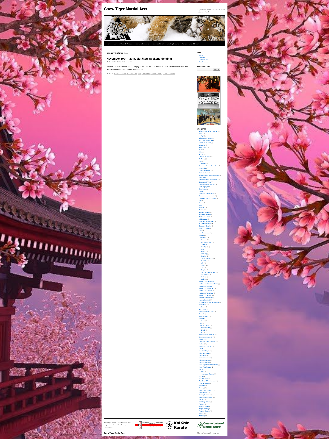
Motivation (202, 307)
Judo (135, 74)
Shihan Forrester (204, 353)
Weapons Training (204, 411)
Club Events (202, 163)
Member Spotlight (204, 300)
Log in (201, 55)
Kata (200, 230)
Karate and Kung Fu (205, 226)
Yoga (202, 136)
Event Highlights (204, 187)
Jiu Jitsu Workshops (205, 224)
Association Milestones (206, 140)
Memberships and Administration (209, 302)
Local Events (203, 237)
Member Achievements (206, 298)
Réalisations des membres (206, 335)
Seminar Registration (205, 346)
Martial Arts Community (206, 281)
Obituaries (202, 314)
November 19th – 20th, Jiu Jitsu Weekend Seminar (139, 58)
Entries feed (202, 57)
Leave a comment (169, 74)
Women (201, 413)
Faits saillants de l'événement (207, 198)
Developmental (205, 328)
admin (130, 62)
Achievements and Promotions (208, 131)
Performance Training (207, 374)
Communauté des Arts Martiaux (208, 166)
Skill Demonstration (205, 358)
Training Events (203, 392)
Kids (202, 267)
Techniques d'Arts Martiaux (207, 381)
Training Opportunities (205, 397)
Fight (200, 200)
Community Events (204, 170)
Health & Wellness (204, 212)
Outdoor (201, 318)
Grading (201, 207)
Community (202, 168)
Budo (200, 150)
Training (201, 388)
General (203, 251)
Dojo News (202, 177)
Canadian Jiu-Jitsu (204, 156)
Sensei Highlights (204, 351)
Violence (201, 404)
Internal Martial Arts (207, 258)
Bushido (201, 154)
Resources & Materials (206, 337)
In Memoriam (203, 219)
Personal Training (204, 325)
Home (109, 44)
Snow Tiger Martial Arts (125, 8)
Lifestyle (201, 235)
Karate (203, 265)
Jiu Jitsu (130, 74)
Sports (159, 74)
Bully (200, 152)
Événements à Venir (205, 182)
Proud (200, 332)
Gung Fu (203, 256)
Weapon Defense (204, 406)
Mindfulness (202, 304)
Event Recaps (203, 189)
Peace (200, 323)
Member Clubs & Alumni (123, 44)
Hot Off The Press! (120, 74)
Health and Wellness (205, 214)
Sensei (201, 348)
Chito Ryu (204, 247)
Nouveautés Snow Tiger (206, 311)
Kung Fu (203, 270)
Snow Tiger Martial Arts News (208, 365)
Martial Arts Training (205, 295)
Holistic (203, 330)
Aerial (200, 133)
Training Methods (204, 395)
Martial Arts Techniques (206, 293)
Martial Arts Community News (208, 284)
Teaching (203, 279)
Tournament (202, 385)
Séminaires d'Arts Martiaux (207, 341)
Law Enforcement (204, 233)
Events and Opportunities (206, 193)
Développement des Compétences (209, 175)
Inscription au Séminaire (206, 221)
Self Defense (204, 274)
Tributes (201, 399)
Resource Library (158, 44)
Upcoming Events (204, 402)
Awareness (202, 145)
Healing (201, 210)
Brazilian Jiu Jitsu (206, 242)
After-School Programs (206, 138)
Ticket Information (204, 383)
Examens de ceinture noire (207, 196)
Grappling (204, 254)
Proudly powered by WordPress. (209, 433)
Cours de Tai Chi (204, 173)
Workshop (202, 415)
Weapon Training (204, 409)
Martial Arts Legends (205, 286)
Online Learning (204, 316)
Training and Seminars (205, 390)
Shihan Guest (203, 355)
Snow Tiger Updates (205, 367)
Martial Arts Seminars (205, 291)
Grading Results (173, 44)
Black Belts (202, 147)
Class (200, 161)
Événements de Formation (206, 184)
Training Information (142, 44)
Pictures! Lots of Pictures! (191, 44)
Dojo (202, 249)
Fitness (201, 203)
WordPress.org (203, 62)
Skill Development (204, 360)
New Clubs (202, 309)
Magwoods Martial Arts (208, 272)
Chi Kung (202, 159)
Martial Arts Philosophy (206, 288)
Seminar (153, 74)
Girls (200, 205)
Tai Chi (203, 277)
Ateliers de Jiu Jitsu (205, 143)
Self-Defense (203, 339)
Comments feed (203, 59)
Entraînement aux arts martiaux (208, 180)
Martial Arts (146, 74)
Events (201, 191)
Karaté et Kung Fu (204, 228)
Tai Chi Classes (203, 378)
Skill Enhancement (204, 362)
